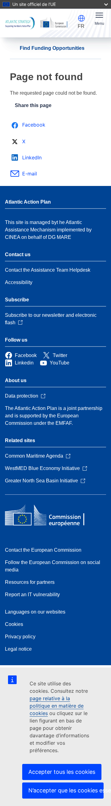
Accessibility (18, 282)
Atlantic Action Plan (28, 202)
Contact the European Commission (43, 550)
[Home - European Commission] (49, 516)
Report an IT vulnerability (32, 594)
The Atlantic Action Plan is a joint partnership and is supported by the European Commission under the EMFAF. (53, 416)
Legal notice (18, 649)
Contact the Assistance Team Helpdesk (47, 270)
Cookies (14, 624)
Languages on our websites (35, 611)
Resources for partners (30, 582)
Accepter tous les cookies (61, 772)
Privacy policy (20, 636)
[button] (81, 18)
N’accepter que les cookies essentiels (66, 790)
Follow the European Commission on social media (52, 566)
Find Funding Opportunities (52, 48)
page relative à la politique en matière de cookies (57, 705)
